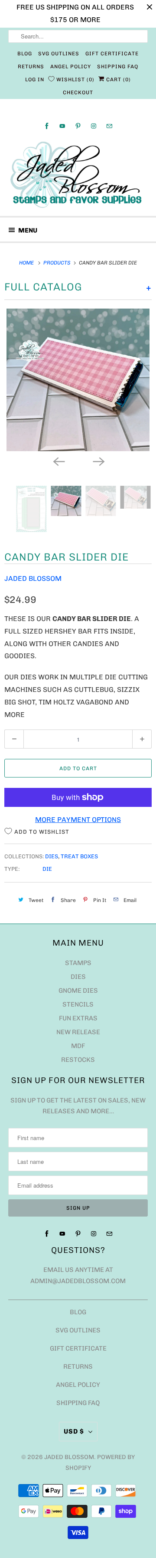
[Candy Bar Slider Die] (78, 380)
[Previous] (58, 460)
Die (47, 869)
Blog (24, 54)
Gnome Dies (78, 990)
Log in (34, 79)
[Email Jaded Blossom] (109, 126)
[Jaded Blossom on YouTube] (62, 126)
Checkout (78, 92)
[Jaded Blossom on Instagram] (93, 126)
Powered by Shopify (100, 1462)
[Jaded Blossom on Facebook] (46, 126)
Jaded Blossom (33, 578)
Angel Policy (70, 67)
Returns (31, 67)
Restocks (78, 1060)
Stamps (78, 963)
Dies (51, 856)
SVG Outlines (58, 54)
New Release (78, 1032)
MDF (78, 1046)
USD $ (74, 1431)
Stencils (78, 1004)
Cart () (117, 79)
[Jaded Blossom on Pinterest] (78, 126)
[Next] (97, 460)
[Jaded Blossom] (78, 175)
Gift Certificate (112, 54)
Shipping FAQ (117, 67)
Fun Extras (78, 1018)
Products (57, 263)
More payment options (78, 820)
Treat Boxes (79, 856)
